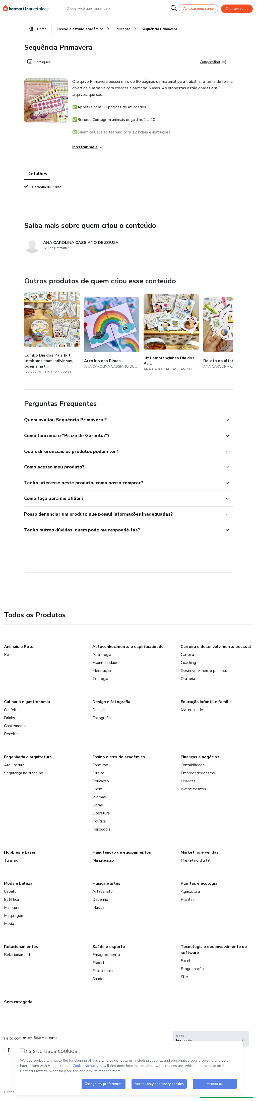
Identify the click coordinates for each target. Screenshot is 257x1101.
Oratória (188, 678)
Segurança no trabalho (23, 773)
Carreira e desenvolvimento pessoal (216, 646)
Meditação (101, 670)
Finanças (188, 781)
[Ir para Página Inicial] (28, 9)
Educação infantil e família (206, 702)
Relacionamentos (21, 946)
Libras (97, 805)
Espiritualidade (105, 662)
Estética (11, 899)
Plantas (188, 899)
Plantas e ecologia (199, 883)
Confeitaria (13, 710)
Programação (192, 969)
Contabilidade (193, 765)
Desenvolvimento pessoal (204, 670)
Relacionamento (18, 954)
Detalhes (37, 174)
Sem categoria (18, 1002)
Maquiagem (14, 915)
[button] (123, 420)
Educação (100, 781)
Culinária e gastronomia (27, 702)
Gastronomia (15, 726)
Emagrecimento (106, 954)
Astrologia (101, 654)
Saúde (97, 979)
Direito (98, 773)
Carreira (187, 654)
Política (99, 821)
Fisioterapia (102, 971)
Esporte (99, 963)
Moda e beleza (18, 883)
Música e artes (106, 883)
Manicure (12, 907)
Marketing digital (196, 860)
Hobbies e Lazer (19, 852)
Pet (7, 654)
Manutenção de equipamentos (121, 852)
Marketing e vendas (200, 852)
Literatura (101, 813)
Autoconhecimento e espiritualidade (128, 646)
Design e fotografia (111, 702)
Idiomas (99, 797)
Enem (97, 789)
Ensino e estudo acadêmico (118, 757)
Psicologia (101, 829)
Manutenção (103, 860)
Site (184, 977)
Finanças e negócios (200, 757)
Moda (9, 923)
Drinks (9, 718)
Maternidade (192, 710)
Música (98, 907)
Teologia (100, 678)
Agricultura (190, 891)
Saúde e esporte (108, 946)
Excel (185, 961)
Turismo (11, 860)
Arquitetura (14, 765)
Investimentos (193, 789)
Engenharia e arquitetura (28, 757)
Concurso (100, 765)
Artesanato (102, 891)
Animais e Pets (18, 646)
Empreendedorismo (198, 773)
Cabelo (10, 891)
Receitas (12, 734)
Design (98, 710)
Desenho (100, 899)
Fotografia (101, 718)
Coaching (188, 662)
